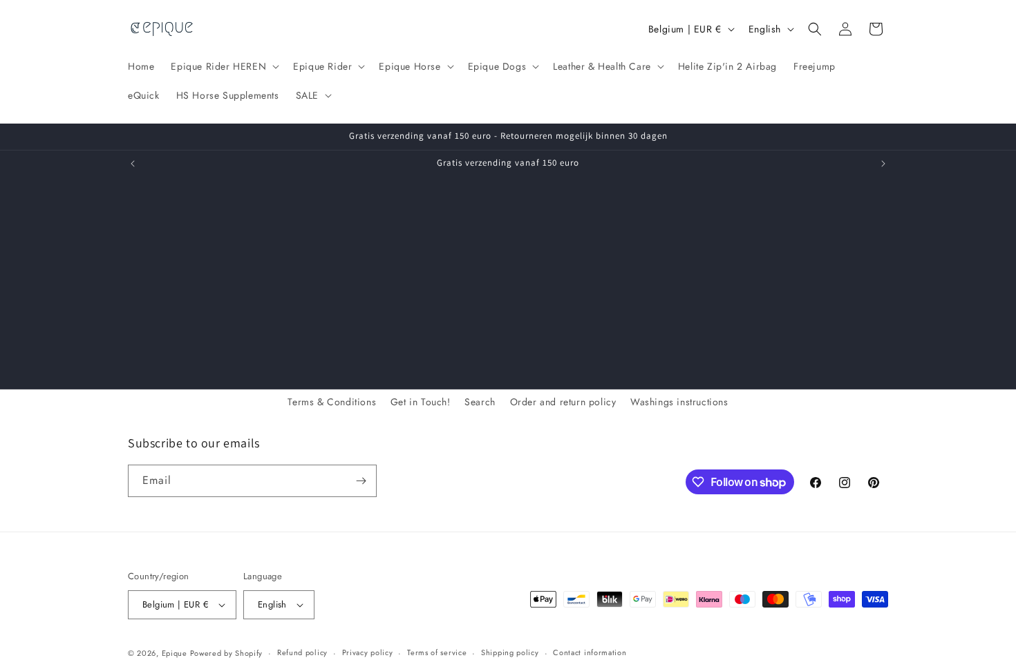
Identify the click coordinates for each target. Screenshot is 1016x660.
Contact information (589, 652)
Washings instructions (679, 402)
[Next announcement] (883, 164)
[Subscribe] (361, 481)
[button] (223, 66)
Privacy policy (367, 652)
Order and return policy (563, 402)
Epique (176, 653)
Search (480, 402)
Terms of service (437, 652)
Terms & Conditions (332, 402)
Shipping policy (510, 652)
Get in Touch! (421, 402)
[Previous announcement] (132, 164)
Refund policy (302, 652)
